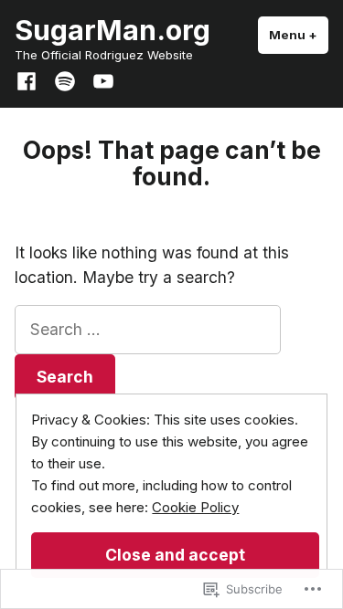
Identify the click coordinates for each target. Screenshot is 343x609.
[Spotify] (65, 79)
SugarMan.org (112, 30)
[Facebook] (30, 79)
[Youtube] (99, 79)
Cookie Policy (195, 507)
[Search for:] (148, 329)
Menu (298, 34)
